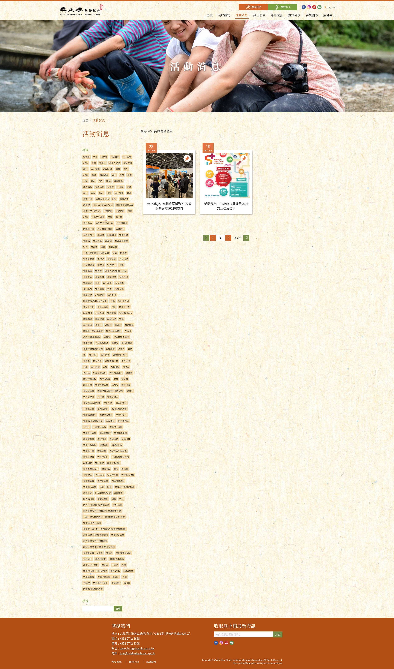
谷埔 (105, 366)
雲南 (118, 168)
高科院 (115, 384)
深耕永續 (99, 318)
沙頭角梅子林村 (121, 336)
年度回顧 (108, 210)
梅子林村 (93, 354)
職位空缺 (106, 468)
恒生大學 (123, 234)
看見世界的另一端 (104, 222)
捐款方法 (285, 7)
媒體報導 (118, 180)
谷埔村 (128, 330)
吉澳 (123, 564)
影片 (126, 168)
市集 (121, 264)
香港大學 (97, 240)
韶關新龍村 (88, 438)
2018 (85, 174)
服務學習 (129, 324)
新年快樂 (105, 354)
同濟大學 (113, 246)
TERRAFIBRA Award (103, 204)
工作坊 (120, 186)
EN (334, 7)
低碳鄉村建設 (125, 312)
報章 (108, 180)
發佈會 (110, 186)
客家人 (121, 348)
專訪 (114, 174)
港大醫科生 (88, 234)
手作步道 (125, 360)
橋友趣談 (104, 174)
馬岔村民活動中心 (92, 210)
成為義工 (329, 15)
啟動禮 (86, 204)
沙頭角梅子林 (111, 360)
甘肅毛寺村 (88, 408)
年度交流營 (112, 396)
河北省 (104, 156)
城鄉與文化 (128, 570)
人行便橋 (95, 168)
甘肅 (93, 180)
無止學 (100, 396)
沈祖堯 (102, 162)
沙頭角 (86, 360)
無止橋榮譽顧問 (123, 552)
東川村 (98, 324)
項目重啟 (87, 324)
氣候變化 (111, 264)
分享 (85, 180)
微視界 (100, 258)
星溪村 (118, 324)
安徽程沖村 (112, 474)
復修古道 (123, 276)
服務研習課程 (99, 372)
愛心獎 (124, 468)
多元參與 (119, 282)
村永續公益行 (99, 426)
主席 (94, 162)
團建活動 (113, 438)
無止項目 (259, 15)
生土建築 (127, 156)
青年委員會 (88, 480)
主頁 (210, 15)
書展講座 (116, 582)
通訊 (129, 192)
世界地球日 (102, 456)
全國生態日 (121, 414)
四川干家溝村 (113, 462)
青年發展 (111, 258)
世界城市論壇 (127, 474)
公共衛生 (87, 558)
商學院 (115, 342)
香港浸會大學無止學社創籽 (110, 390)
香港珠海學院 (120, 432)
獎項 (116, 468)
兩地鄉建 (87, 318)
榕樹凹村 (104, 444)
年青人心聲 (102, 306)
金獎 (115, 252)
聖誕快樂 (87, 294)
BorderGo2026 (116, 558)
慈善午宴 (87, 492)
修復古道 (97, 360)
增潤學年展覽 (121, 240)
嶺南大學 (87, 342)
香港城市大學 (89, 486)
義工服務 (119, 192)
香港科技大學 (89, 432)
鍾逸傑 (86, 156)
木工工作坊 (124, 306)
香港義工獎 (88, 450)
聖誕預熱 (111, 276)
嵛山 (124, 576)
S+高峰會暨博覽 (103, 492)
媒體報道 (118, 492)
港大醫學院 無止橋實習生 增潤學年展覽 (102, 510)
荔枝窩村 (99, 474)
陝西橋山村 (88, 498)
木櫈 (110, 216)
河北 (121, 498)
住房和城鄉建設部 (120, 456)
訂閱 (277, 634)
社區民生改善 (98, 216)
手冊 (95, 156)
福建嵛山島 (117, 444)
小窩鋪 (100, 234)
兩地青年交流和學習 (93, 330)
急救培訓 (101, 438)
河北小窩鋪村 (106, 414)
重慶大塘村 (102, 498)
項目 (85, 192)
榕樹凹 (126, 366)
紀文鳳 (124, 378)
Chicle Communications (270, 662)
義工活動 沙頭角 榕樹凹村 (95, 534)
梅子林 (119, 216)
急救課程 (115, 366)
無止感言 (277, 15)
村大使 (115, 564)
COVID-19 (108, 168)
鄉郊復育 (111, 312)
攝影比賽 (99, 186)
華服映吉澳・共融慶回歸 (95, 570)
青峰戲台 (120, 228)
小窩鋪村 (115, 156)
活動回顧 (120, 210)
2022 (85, 216)
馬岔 (129, 174)
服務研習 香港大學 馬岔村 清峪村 (99, 546)
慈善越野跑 (100, 558)
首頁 (85, 120)
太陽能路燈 (88, 576)
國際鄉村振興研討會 (93, 588)
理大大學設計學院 (92, 336)
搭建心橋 (123, 258)
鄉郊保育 (99, 288)
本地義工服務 (102, 198)
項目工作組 (123, 300)
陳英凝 (109, 552)
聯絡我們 (256, 7)
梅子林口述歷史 (113, 330)
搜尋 (118, 608)
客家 (109, 288)
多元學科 (87, 288)
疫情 (130, 210)
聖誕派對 (99, 276)
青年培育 (112, 294)
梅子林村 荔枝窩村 (92, 522)
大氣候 (86, 582)
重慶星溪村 (88, 390)
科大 (85, 246)
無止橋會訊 (122, 222)
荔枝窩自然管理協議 (124, 486)
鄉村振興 (99, 462)
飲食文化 (119, 288)
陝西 (122, 174)
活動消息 (241, 15)
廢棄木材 (87, 312)
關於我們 (224, 15)
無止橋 (86, 240)
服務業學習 (126, 342)
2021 (101, 192)
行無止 (86, 426)
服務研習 (87, 384)
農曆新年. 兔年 (120, 354)
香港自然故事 (89, 444)
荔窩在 (105, 564)
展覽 (103, 246)
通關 (121, 318)
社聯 (85, 366)
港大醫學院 (105, 432)
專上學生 (107, 282)
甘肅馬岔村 (121, 402)
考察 (109, 192)
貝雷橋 (94, 246)
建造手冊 (127, 162)
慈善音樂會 (88, 456)
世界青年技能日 (100, 582)
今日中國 (108, 402)
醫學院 (108, 240)
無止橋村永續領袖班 (93, 420)
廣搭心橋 (111, 318)
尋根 (130, 348)
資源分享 (294, 15)
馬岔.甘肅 (87, 198)
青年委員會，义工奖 (93, 552)
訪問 (102, 486)
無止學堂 (87, 270)
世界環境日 (88, 396)
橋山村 (127, 582)
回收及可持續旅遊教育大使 (96, 504)
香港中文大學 (117, 534)
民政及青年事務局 (118, 450)
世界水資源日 (115, 372)
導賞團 (129, 372)
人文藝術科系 (101, 342)
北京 (116, 378)
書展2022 (87, 222)
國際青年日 (88, 228)
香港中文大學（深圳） (108, 576)
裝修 (109, 486)
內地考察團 (105, 378)
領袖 (101, 180)
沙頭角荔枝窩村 (90, 468)
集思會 (98, 270)
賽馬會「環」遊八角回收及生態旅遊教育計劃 (104, 528)
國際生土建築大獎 (124, 204)
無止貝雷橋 (114, 162)
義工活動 (95, 366)
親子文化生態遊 (90, 564)
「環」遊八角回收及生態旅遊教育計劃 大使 (104, 516)
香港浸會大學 (101, 384)
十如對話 (87, 474)
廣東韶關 (87, 462)
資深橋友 (110, 420)
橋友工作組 (88, 306)
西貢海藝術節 (118, 480)
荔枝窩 (86, 372)
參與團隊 (312, 15)
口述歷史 (110, 348)
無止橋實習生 (89, 414)
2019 (94, 174)
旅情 (114, 198)
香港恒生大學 (115, 426)
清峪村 (108, 324)
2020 (85, 162)
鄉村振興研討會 (119, 408)
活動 (129, 186)
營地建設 (87, 282)
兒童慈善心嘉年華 (92, 402)
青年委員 (87, 276)
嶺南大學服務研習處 (93, 348)
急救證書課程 (89, 378)
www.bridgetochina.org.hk (137, 648)
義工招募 (125, 384)
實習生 (130, 390)
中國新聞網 (88, 258)
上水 (112, 300)
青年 (97, 282)
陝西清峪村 (102, 408)
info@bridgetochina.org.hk (137, 653)
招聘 (114, 498)
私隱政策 (151, 662)
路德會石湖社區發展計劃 (95, 300)
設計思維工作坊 (105, 228)
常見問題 (116, 662)
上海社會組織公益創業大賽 (96, 252)
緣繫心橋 (124, 198)
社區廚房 (99, 312)
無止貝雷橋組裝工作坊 (116, 270)
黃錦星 (107, 336)
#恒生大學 (117, 504)
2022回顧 (100, 294)
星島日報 (125, 438)
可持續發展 (88, 264)
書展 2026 (115, 570)
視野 (114, 306)
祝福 (93, 192)
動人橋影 (87, 186)
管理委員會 (102, 480)
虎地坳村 (111, 234)
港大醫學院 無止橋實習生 (95, 540)
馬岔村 (100, 264)
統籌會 (123, 252)
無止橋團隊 (123, 420)
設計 (85, 168)
